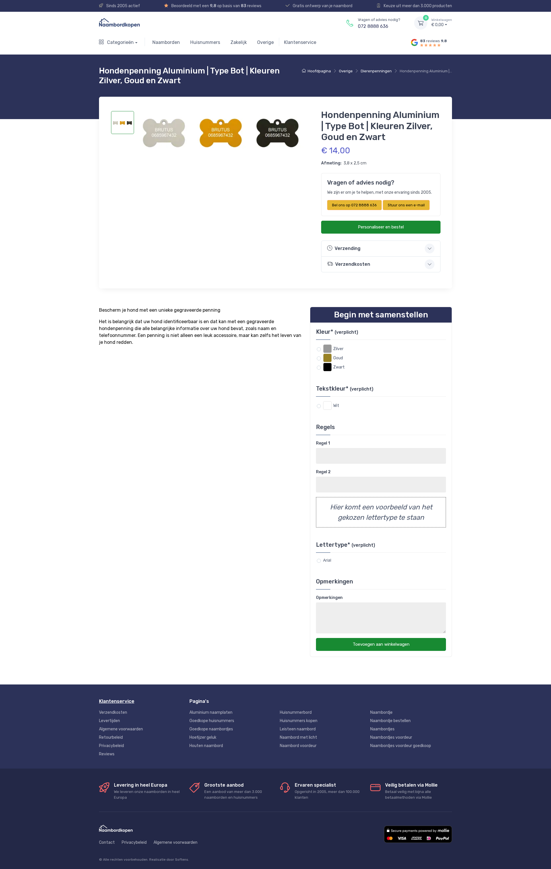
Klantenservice (300, 42)
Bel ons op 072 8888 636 (354, 205)
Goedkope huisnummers (211, 720)
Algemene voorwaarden (121, 729)
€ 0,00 (441, 23)
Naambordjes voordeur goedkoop (400, 745)
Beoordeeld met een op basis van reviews (215, 5)
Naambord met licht (298, 737)
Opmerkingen (329, 597)
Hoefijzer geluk (202, 737)
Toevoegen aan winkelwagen (381, 644)
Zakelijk (238, 42)
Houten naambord (206, 745)
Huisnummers (205, 42)
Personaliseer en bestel (381, 227)
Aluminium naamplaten (210, 712)
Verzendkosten (113, 712)
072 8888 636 (373, 26)
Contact (107, 842)
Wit (336, 405)
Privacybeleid (111, 745)
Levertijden (109, 720)
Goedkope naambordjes (211, 729)
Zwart (339, 367)
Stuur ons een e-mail (406, 205)
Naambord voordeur (298, 745)
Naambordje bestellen (390, 720)
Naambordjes (382, 729)
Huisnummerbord (296, 712)
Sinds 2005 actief (122, 5)
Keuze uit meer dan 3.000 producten (417, 5)
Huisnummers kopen (298, 720)
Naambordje (381, 712)
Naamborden (166, 42)
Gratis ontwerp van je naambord (322, 5)
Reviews (107, 754)
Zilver (338, 348)
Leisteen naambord (298, 729)
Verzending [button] (347, 248)
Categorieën (120, 42)
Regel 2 (323, 472)
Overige (265, 42)
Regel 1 (323, 443)
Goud (338, 358)
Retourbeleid (111, 737)
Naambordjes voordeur (391, 737)
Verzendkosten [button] (352, 264)
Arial (327, 560)
